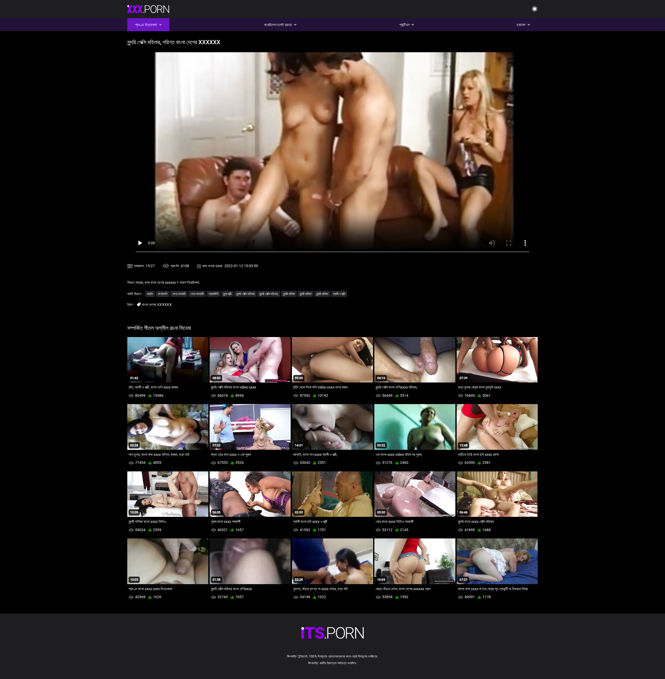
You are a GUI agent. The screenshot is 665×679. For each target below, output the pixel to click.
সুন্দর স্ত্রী (227, 294)
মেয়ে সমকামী (178, 294)
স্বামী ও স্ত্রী (339, 294)
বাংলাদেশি (162, 294)
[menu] (534, 9)
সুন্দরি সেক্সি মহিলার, (269, 294)
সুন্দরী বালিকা (289, 294)
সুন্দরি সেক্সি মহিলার (245, 294)
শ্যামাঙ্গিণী (213, 294)
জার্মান (150, 294)
